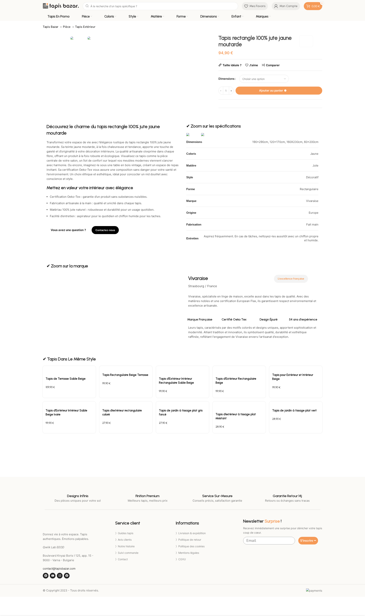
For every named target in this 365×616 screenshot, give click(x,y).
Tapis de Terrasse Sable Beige (66, 378)
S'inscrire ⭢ (308, 541)
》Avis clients (123, 539)
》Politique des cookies (190, 546)
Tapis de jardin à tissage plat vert (294, 410)
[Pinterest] (45, 576)
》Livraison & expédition (191, 533)
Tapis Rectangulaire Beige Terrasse (125, 375)
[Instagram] (60, 576)
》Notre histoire (125, 546)
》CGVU (181, 559)
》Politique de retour (188, 539)
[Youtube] (53, 576)
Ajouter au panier (278, 90)
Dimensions (226, 78)
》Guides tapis (124, 533)
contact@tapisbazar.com (59, 568)
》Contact (121, 559)
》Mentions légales (187, 552)
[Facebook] (67, 576)
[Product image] (69, 370)
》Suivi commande (126, 552)
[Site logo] (61, 6)
